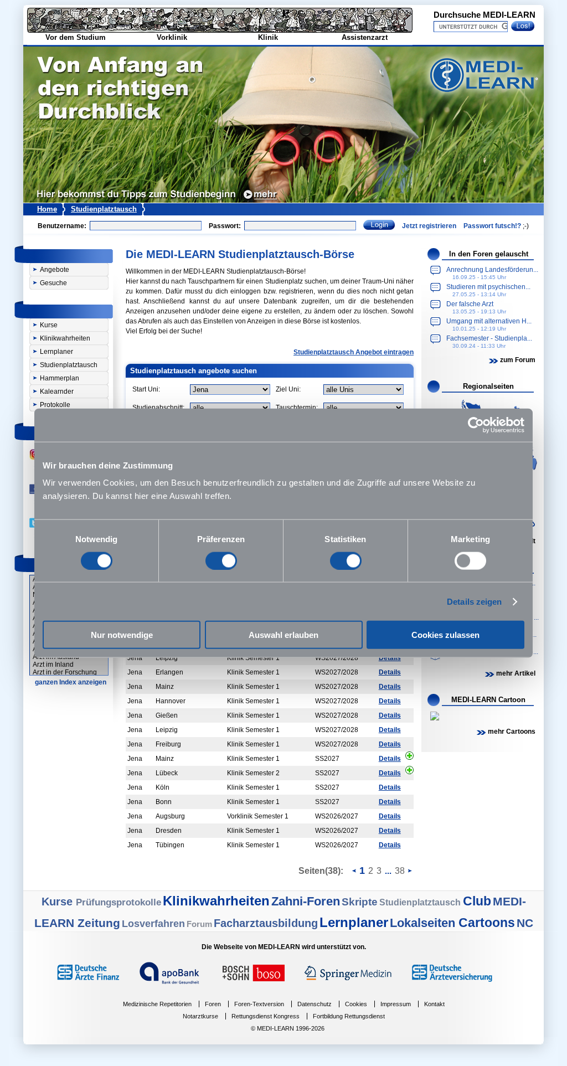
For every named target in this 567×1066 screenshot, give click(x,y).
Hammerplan (59, 378)
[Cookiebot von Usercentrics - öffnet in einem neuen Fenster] (475, 424)
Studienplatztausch (104, 209)
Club (477, 901)
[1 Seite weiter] (410, 869)
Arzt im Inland (53, 664)
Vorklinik (172, 37)
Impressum (395, 1004)
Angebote (54, 270)
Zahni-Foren (305, 901)
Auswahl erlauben (283, 635)
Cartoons (486, 922)
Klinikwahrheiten (65, 338)
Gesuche (53, 283)
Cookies (356, 1004)
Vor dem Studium (75, 37)
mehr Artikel (515, 673)
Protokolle (55, 405)
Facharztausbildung (266, 923)
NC (525, 922)
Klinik (268, 37)
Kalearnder (57, 391)
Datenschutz (314, 1004)
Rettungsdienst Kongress (265, 1016)
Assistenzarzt (365, 37)
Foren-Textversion (259, 1004)
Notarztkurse (200, 1016)
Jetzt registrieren (429, 226)
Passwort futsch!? (492, 226)
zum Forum (517, 360)
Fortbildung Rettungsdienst (349, 1016)
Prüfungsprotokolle (118, 902)
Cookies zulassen (445, 635)
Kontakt (434, 1004)
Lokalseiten (424, 923)
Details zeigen (474, 601)
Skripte (360, 902)
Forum (199, 924)
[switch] (221, 560)
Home (47, 209)
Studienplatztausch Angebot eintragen (353, 352)
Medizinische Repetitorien (157, 1004)
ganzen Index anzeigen (70, 682)
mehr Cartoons (511, 731)
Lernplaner (56, 352)
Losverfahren (153, 923)
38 (400, 871)
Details (390, 658)
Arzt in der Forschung (65, 672)
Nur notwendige (122, 635)
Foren (213, 1004)
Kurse (49, 325)
